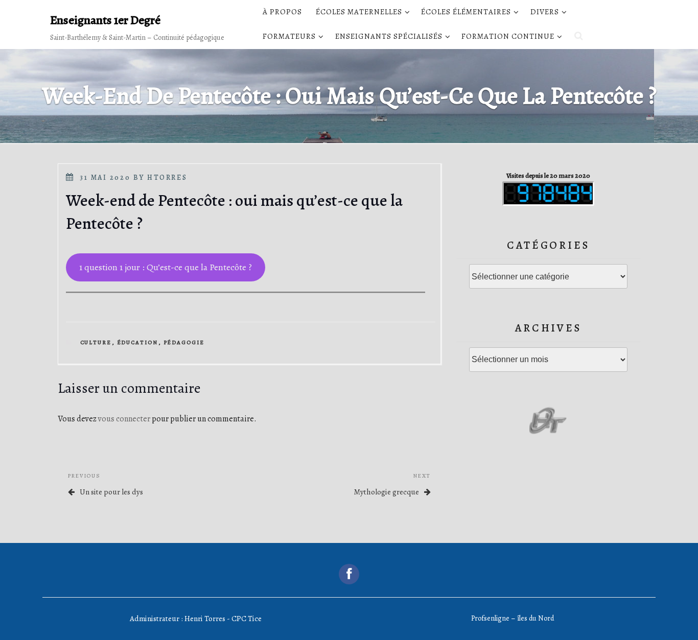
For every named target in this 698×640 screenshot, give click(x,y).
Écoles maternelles (359, 12)
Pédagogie (184, 342)
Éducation (137, 342)
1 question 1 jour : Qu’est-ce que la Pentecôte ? (165, 267)
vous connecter (124, 418)
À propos (282, 12)
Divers (544, 12)
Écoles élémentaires (466, 12)
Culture (96, 342)
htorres (167, 177)
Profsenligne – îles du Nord (512, 618)
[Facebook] (349, 574)
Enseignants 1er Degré (105, 20)
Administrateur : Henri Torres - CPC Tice (196, 618)
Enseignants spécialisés (389, 36)
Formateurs (289, 36)
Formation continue (507, 36)
